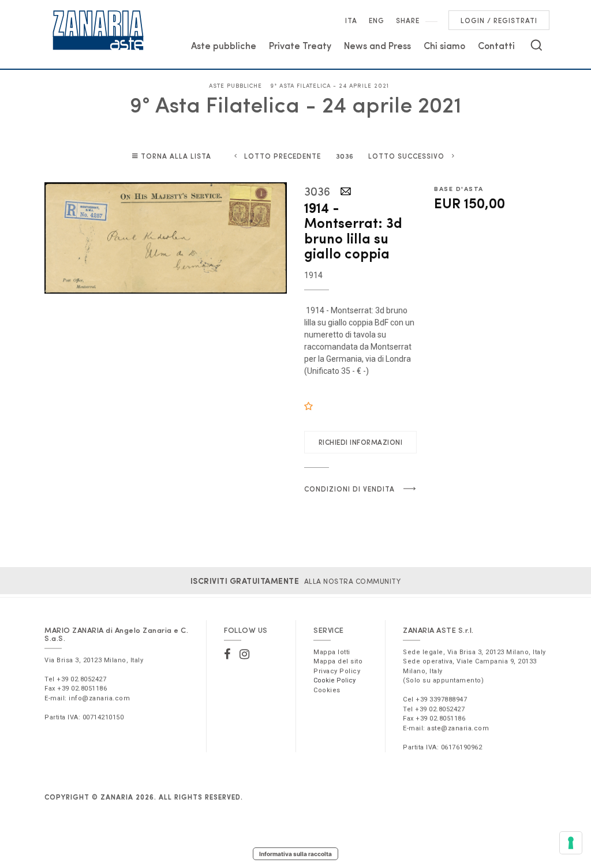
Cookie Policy (334, 680)
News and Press (377, 45)
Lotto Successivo (406, 155)
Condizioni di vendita (349, 488)
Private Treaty (300, 45)
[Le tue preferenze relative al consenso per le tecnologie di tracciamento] (571, 843)
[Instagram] (245, 654)
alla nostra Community (295, 581)
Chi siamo (444, 45)
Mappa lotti (331, 652)
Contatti (496, 45)
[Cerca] (536, 45)
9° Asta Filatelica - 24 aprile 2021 (329, 85)
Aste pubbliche (223, 45)
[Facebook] (227, 654)
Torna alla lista (176, 155)
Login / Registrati (499, 20)
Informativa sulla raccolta (295, 853)
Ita (351, 20)
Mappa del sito (337, 661)
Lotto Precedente (282, 155)
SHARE (408, 20)
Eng (376, 20)
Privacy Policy (336, 671)
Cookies (327, 690)
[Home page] (98, 30)
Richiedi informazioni (361, 441)
